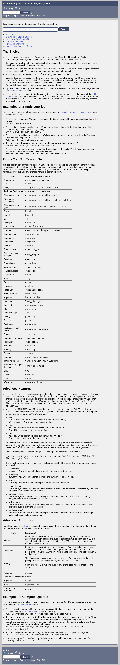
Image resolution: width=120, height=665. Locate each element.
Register (7, 15)
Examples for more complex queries (76, 112)
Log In (15, 15)
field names (26, 526)
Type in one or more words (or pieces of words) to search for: (30, 24)
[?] (32, 12)
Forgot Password (27, 15)
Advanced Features (14, 41)
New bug (9, 8)
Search (21, 8)
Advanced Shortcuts (15, 44)
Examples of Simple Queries (19, 37)
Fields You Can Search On (18, 39)
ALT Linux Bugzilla (12, 3)
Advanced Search (26, 604)
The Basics (11, 34)
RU (43, 15)
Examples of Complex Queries (19, 46)
